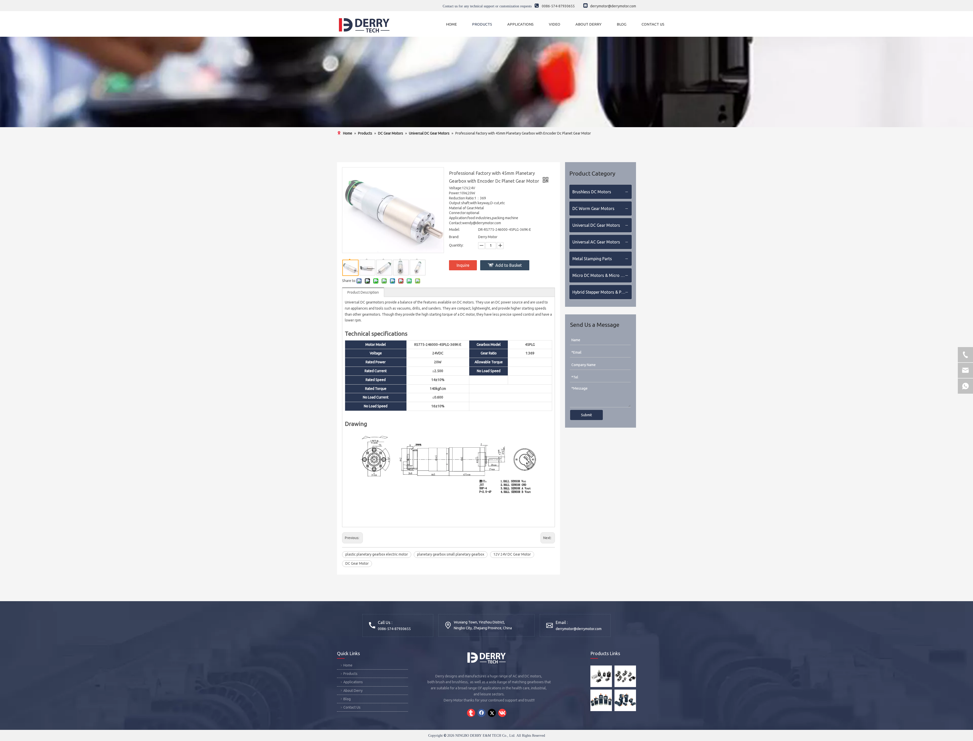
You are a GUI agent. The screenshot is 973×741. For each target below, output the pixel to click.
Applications (353, 682)
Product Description (363, 292)
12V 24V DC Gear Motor (512, 554)
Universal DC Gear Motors (596, 225)
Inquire (463, 265)
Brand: (454, 237)
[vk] (502, 713)
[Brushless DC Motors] (601, 676)
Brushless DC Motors (591, 191)
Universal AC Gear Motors (596, 242)
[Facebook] (481, 713)
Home (347, 665)
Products (350, 674)
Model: (454, 229)
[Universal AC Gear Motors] (625, 700)
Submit (586, 415)
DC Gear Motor (357, 563)
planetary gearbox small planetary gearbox (450, 554)
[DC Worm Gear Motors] (625, 676)
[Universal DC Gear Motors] (601, 700)
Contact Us (352, 707)
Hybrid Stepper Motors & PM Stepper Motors (602, 292)
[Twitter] (492, 713)
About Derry (353, 691)
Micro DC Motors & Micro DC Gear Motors (602, 275)
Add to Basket (508, 265)
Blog (347, 699)
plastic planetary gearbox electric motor (376, 554)
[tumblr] (471, 713)
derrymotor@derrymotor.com (579, 629)
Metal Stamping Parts (592, 258)
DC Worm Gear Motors (593, 208)
